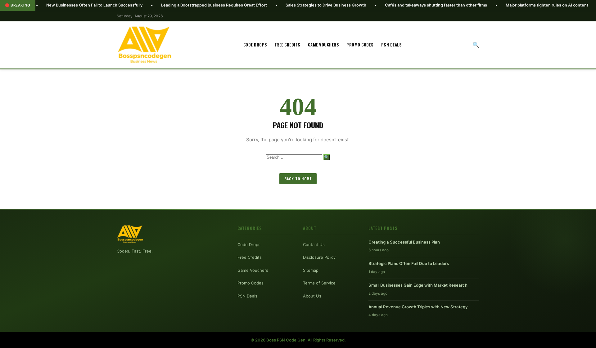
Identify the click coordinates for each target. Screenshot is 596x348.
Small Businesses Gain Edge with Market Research (417, 285)
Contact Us (314, 244)
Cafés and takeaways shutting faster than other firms (419, 5)
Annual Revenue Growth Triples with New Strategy (418, 306)
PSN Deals (391, 45)
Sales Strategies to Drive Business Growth (308, 5)
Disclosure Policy (319, 257)
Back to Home (298, 178)
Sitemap (310, 270)
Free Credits (287, 45)
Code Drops (255, 45)
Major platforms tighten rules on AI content (529, 5)
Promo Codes (360, 45)
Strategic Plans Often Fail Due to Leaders (408, 263)
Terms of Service (319, 282)
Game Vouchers (323, 45)
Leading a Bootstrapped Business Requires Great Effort (197, 5)
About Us (312, 295)
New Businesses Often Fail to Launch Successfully (77, 5)
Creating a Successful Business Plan (404, 242)
